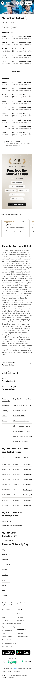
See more (23, 232)
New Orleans (8, 540)
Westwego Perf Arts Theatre (12, 525)
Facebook (20, 617)
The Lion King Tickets (21, 421)
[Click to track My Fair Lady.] (26, 18)
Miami (4, 580)
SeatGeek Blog (7, 630)
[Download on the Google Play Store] (23, 652)
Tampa (4, 595)
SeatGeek (5, 603)
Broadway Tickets (17, 603)
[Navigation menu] (2, 3)
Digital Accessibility (8, 627)
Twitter (19, 614)
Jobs (3, 617)
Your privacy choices (24, 668)
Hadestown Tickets (20, 441)
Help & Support (7, 636)
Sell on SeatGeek (8, 640)
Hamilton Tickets (19, 410)
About (4, 614)
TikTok (19, 623)
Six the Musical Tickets (21, 426)
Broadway (5, 405)
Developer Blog (22, 636)
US (12, 32)
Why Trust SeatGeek (9, 623)
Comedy (5, 410)
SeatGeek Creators (8, 646)
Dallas (4, 585)
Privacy (10, 671)
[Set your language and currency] (17, 3)
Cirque (4, 421)
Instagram (20, 620)
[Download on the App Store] (8, 652)
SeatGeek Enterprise (9, 643)
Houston (5, 575)
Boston (4, 570)
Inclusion (5, 620)
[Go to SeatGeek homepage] (7, 3)
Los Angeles (6, 564)
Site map (17, 671)
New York (5, 559)
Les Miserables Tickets (21, 431)
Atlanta (4, 590)
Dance (4, 416)
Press (3, 633)
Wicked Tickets (19, 416)
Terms (4, 671)
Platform (20, 633)
